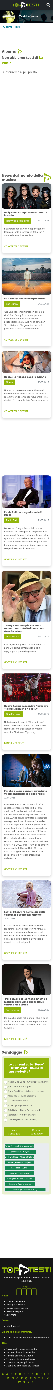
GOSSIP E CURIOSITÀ (15, 559)
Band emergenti (14, 1311)
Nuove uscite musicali (17, 1307)
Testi (17, 26)
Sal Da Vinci (12, 1010)
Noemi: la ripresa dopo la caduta (25, 377)
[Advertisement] (26, 38)
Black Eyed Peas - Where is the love (26, 1091)
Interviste (11, 1314)
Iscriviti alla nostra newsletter (21, 1348)
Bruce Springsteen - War (20, 1105)
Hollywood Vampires (17, 220)
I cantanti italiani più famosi (20, 1358)
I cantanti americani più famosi (22, 1365)
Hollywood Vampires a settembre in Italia (25, 214)
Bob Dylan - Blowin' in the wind (24, 1109)
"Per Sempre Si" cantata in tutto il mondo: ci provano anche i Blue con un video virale (25, 1001)
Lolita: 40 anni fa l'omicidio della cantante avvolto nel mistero (24, 913)
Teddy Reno (12, 636)
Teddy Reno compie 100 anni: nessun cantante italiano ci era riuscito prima (24, 628)
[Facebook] (18, 1292)
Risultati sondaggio (37, 1131)
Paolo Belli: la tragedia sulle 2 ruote (23, 513)
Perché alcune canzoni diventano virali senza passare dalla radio (25, 792)
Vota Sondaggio (14, 1131)
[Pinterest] (23, 1292)
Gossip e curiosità (15, 1304)
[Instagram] (29, 1292)
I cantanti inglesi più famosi (20, 1362)
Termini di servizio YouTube (20, 1352)
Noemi (9, 382)
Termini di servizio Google (19, 1355)
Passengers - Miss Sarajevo (22, 1095)
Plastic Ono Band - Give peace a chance (28, 1081)
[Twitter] (34, 1292)
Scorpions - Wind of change (22, 1114)
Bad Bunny (12, 304)
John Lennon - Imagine (19, 1086)
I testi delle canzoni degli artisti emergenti (28, 1337)
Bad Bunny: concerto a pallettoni (25, 298)
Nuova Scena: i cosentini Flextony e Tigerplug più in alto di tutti (26, 707)
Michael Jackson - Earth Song (22, 1119)
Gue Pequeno (13, 714)
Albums (7, 26)
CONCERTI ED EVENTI (16, 246)
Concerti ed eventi (15, 1301)
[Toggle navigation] (6, 5)
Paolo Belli (12, 520)
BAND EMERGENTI (14, 743)
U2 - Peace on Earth (18, 1100)
